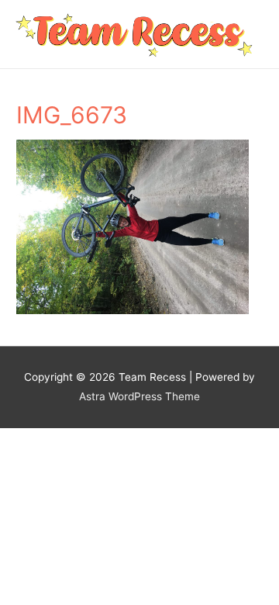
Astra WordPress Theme (139, 396)
